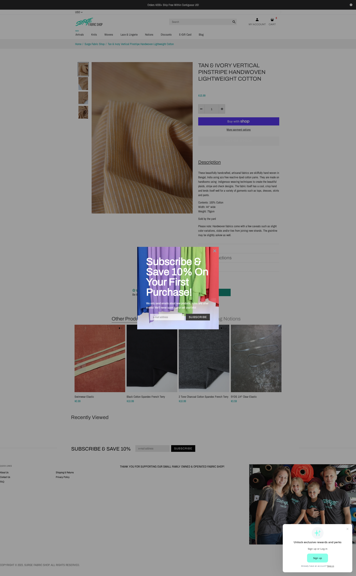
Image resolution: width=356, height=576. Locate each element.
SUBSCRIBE (198, 317)
